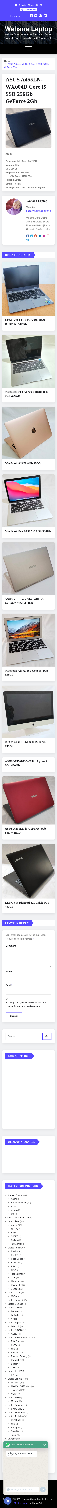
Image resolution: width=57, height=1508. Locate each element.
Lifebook (15, 1326)
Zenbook (15, 1288)
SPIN (13, 1232)
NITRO (14, 1228)
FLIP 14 (15, 1262)
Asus (13, 1206)
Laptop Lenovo (14, 1378)
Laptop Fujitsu (14, 1322)
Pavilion (15, 1352)
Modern (15, 1401)
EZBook (15, 1375)
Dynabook (16, 1419)
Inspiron (15, 1311)
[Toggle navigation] (28, 49)
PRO (13, 1266)
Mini (13, 1348)
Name (9, 971)
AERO (14, 1333)
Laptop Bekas (14, 1300)
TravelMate (16, 1243)
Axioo (14, 1210)
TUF (13, 1277)
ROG (13, 1270)
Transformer (17, 1273)
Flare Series (17, 1258)
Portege (15, 1427)
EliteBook (16, 1341)
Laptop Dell (13, 1307)
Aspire (14, 1225)
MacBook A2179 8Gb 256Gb (23, 463)
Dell (13, 1213)
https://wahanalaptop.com (38, 210)
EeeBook (15, 1251)
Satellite (15, 1431)
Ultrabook (16, 1281)
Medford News (21, 1503)
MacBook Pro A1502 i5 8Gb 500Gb (28, 531)
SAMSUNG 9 (17, 1408)
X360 (13, 1367)
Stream (14, 1363)
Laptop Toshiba (15, 1416)
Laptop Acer (13, 1221)
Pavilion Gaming (19, 1356)
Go (46, 1036)
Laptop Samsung (15, 1405)
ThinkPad (16, 1390)
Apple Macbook (18, 1202)
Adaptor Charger (15, 1195)
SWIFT (14, 1236)
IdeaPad (15, 1382)
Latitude (15, 1315)
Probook (15, 1359)
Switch (14, 1240)
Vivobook (15, 1285)
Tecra (13, 1434)
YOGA (14, 1393)
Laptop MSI (13, 1397)
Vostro (14, 1318)
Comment (11, 945)
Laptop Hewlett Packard (19, 1337)
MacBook (12, 1438)
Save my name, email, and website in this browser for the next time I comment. (26, 1004)
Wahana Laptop (28, 28)
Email (9, 985)
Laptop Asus (13, 1247)
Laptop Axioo (13, 1292)
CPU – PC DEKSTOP (18, 1217)
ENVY (14, 1345)
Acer (13, 1198)
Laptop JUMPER (15, 1371)
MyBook (15, 1296)
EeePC (14, 1255)
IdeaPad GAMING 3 (21, 1386)
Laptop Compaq (15, 1303)
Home (7, 60)
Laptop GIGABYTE (16, 1330)
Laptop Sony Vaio (16, 1412)
